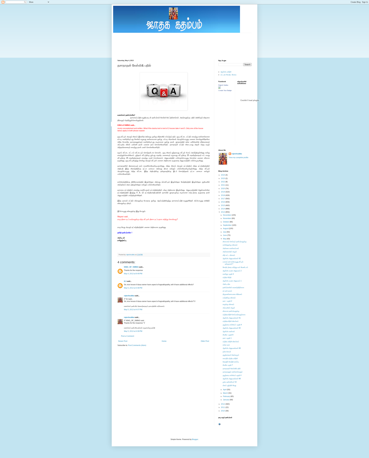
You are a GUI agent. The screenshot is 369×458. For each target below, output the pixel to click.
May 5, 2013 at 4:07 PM (133, 310)
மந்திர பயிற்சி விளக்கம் (231, 342)
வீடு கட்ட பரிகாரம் (229, 255)
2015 (223, 205)
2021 (223, 185)
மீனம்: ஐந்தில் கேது (229, 385)
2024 (223, 175)
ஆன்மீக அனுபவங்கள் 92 (232, 258)
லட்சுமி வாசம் (227, 291)
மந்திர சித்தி (227, 277)
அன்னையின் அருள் (230, 252)
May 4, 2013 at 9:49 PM (133, 274)
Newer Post (122, 341)
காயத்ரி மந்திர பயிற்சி (230, 358)
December (227, 215)
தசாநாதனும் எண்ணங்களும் (233, 372)
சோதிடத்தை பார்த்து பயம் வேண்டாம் (235, 267)
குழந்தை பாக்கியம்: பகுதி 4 (232, 325)
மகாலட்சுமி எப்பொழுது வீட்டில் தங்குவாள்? (233, 263)
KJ (125, 281)
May (225, 239)
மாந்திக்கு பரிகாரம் (229, 298)
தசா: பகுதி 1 (227, 338)
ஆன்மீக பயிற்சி (226, 72)
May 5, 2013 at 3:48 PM (133, 288)
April (225, 390)
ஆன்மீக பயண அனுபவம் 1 (232, 281)
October (226, 222)
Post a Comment (127, 336)
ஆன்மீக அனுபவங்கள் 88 (232, 379)
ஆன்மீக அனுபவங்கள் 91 (232, 318)
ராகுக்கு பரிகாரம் (228, 304)
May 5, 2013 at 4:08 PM (133, 331)
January (226, 400)
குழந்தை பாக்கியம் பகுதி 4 (232, 375)
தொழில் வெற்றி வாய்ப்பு (231, 362)
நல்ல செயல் (227, 352)
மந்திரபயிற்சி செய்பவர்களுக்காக (234, 315)
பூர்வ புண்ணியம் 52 (230, 382)
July (225, 232)
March (225, 393)
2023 (223, 178)
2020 (223, 189)
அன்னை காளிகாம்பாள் (231, 248)
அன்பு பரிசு (226, 284)
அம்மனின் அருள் (229, 308)
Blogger (195, 439)
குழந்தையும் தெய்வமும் (231, 355)
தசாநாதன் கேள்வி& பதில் (232, 369)
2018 (223, 195)
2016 (223, 202)
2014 (223, 209)
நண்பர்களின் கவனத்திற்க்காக (233, 287)
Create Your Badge (225, 90)
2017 (223, 199)
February (226, 396)
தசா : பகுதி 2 (227, 301)
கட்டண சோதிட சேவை (228, 75)
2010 (223, 411)
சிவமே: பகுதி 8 (228, 335)
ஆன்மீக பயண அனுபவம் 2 (232, 271)
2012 (223, 404)
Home (164, 341)
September (227, 225)
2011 (223, 407)
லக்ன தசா (226, 345)
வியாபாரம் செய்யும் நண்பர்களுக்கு (234, 242)
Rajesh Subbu (223, 85)
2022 (223, 182)
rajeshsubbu (130, 254)
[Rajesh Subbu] (219, 88)
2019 (223, 192)
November (227, 218)
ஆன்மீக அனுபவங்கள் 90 (232, 328)
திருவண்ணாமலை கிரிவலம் (232, 294)
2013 (223, 212)
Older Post (205, 341)
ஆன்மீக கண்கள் (229, 331)
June (225, 235)
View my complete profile (238, 158)
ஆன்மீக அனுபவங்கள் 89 (232, 348)
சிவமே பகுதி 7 (228, 365)
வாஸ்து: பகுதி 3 (228, 274)
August (226, 228)
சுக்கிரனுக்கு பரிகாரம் (230, 245)
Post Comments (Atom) (137, 345)
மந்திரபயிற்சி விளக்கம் (231, 321)
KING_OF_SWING (131, 267)
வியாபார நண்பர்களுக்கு (231, 311)
